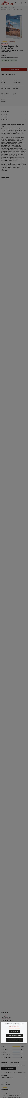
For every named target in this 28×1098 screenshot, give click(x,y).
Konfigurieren (14, 1031)
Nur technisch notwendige (14, 1035)
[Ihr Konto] (21, 2)
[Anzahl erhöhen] (25, 64)
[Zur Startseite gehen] (7, 3)
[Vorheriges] (4, 26)
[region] (14, 26)
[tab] (13, 111)
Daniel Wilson (4, 43)
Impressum (17, 1028)
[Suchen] (18, 2)
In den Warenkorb (14, 69)
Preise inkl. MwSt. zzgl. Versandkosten (9, 57)
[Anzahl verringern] (2, 64)
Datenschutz (11, 1028)
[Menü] (15, 2)
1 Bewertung (12, 41)
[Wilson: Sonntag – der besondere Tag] (14, 26)
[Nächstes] (23, 26)
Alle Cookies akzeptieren (14, 1040)
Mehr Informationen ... (14, 1026)
